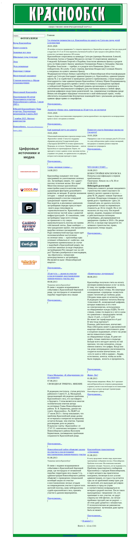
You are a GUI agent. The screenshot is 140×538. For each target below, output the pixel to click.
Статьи (106, 30)
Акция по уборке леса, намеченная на (76, 110)
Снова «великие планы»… (59, 167)
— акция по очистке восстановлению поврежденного (63, 276)
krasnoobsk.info (70, 535)
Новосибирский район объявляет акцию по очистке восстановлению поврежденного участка (66, 452)
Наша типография (67, 30)
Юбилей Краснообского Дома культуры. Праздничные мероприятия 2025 (27, 111)
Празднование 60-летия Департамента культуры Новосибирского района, (28, 100)
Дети (15, 62)
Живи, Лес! (92, 375)
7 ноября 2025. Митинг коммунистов (24, 119)
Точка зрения (39, 30)
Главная (18, 30)
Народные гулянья (21, 71)
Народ (20, 48)
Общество (52, 30)
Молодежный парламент (24, 76)
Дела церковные (20, 66)
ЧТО (97, 167)
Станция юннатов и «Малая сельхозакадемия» (26, 81)
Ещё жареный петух (62, 130)
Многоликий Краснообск (25, 92)
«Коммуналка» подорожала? (100, 273)
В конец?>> (87, 521)
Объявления (96, 30)
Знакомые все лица (22, 52)
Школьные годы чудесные (25, 57)
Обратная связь (118, 30)
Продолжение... (54, 104)
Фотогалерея (83, 30)
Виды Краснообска (22, 43)
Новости (28, 30)
